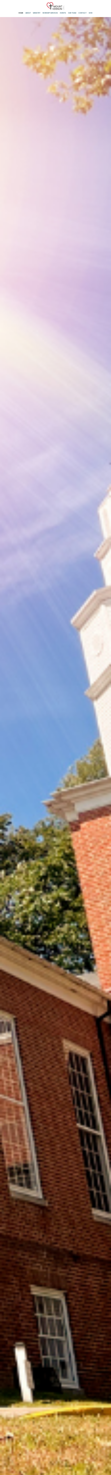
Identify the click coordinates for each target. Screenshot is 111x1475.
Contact (82, 13)
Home (21, 13)
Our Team (72, 13)
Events (63, 13)
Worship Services (50, 13)
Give (90, 13)
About (28, 13)
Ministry (36, 13)
